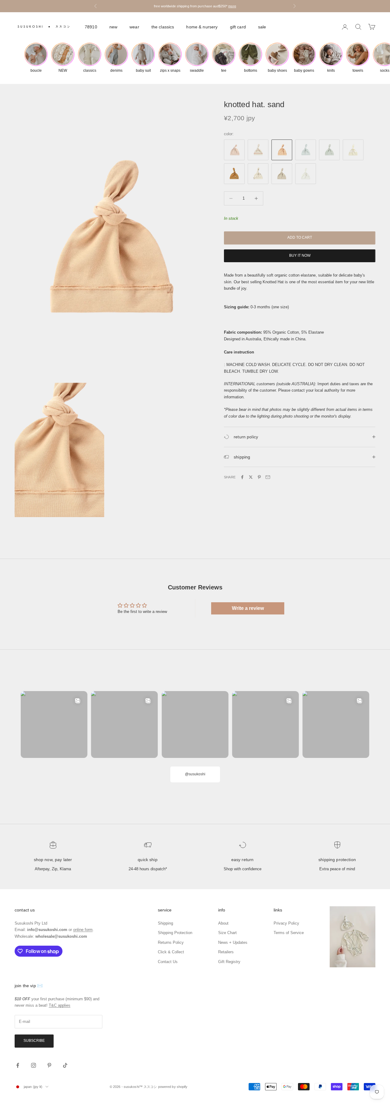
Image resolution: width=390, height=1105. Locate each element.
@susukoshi (195, 774)
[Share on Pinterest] (259, 477)
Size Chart (227, 932)
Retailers (226, 952)
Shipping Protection (337, 859)
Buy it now (299, 255)
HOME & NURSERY (202, 26)
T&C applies (59, 1005)
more (232, 6)
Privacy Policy (286, 923)
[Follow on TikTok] (65, 1065)
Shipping (165, 923)
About (223, 923)
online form (83, 929)
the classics (162, 26)
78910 (91, 26)
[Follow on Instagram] (33, 1065)
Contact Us (168, 961)
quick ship (147, 859)
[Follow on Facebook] (18, 1065)
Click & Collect (171, 952)
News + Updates (232, 942)
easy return (242, 859)
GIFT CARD (238, 26)
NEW (113, 26)
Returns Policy (171, 942)
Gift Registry (229, 961)
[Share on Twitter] (250, 477)
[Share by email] (267, 477)
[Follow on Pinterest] (49, 1065)
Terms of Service (289, 932)
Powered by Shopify (173, 1087)
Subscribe (34, 1040)
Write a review (248, 608)
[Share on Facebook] (242, 477)
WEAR (134, 26)
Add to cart (299, 237)
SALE (262, 26)
